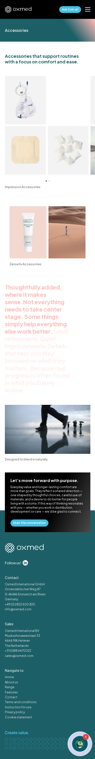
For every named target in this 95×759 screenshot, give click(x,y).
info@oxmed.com (18, 609)
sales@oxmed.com (19, 656)
